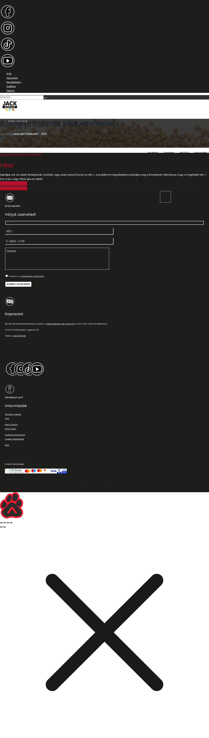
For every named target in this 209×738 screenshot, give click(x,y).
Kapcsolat (12, 78)
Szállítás (11, 86)
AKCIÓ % (184, 152)
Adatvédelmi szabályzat (80, 486)
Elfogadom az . (26, 276)
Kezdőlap (153, 152)
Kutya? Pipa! (10, 429)
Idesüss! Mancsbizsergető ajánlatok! (22, 2)
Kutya (18, 128)
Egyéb (18, 136)
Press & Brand (11, 424)
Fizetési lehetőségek (14, 439)
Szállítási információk (15, 435)
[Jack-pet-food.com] (104, 106)
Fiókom (11, 90)
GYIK (9, 73)
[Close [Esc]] (1, 522)
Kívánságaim (151, 182)
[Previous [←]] (1, 526)
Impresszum (97, 486)
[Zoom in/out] (11, 522)
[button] (13, 185)
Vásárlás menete (13, 414)
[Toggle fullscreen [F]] (8, 522)
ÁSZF (7, 445)
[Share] (4, 522)
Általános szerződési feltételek (117, 486)
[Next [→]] (4, 526)
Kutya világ (200, 152)
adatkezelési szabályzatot (32, 276)
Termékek (169, 152)
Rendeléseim (14, 82)
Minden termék (24, 140)
